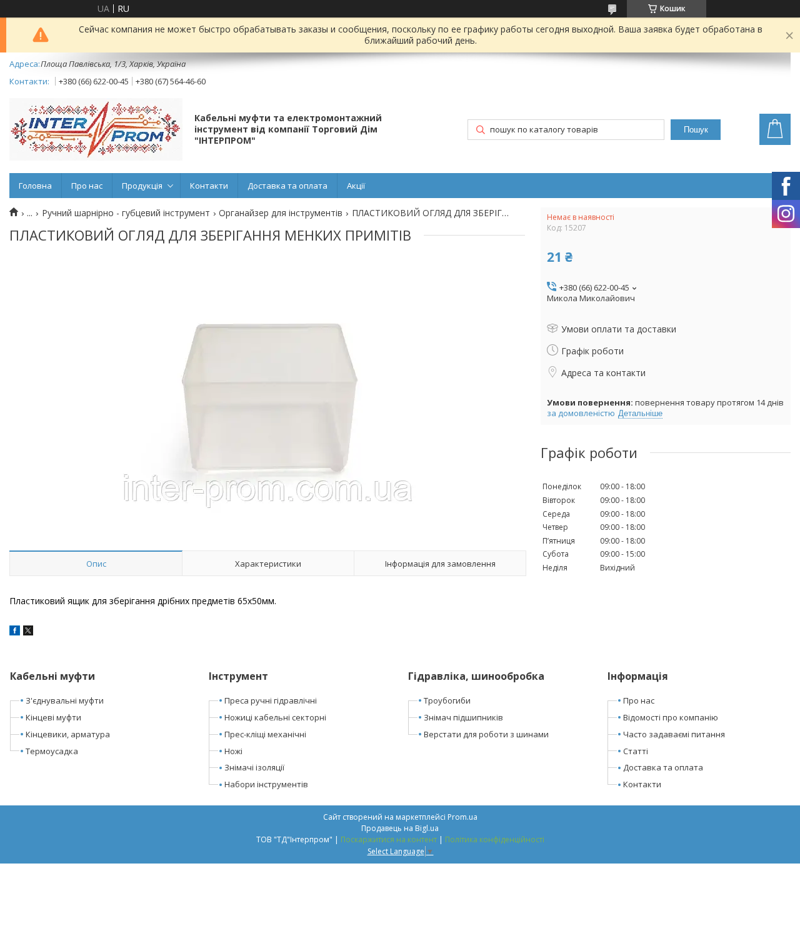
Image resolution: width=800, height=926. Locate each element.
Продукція (142, 185)
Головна (35, 185)
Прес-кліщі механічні (265, 734)
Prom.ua (463, 817)
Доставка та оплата (288, 185)
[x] (28, 632)
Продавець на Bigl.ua (400, 828)
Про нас (86, 185)
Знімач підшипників (463, 717)
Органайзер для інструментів (280, 213)
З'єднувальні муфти (65, 700)
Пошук (696, 129)
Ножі (233, 751)
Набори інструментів (266, 784)
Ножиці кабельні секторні (275, 717)
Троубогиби (447, 700)
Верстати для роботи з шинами (486, 734)
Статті (635, 751)
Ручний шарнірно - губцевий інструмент (126, 213)
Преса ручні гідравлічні (270, 700)
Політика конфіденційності (494, 839)
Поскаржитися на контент (389, 839)
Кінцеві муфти (53, 717)
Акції (356, 185)
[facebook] (14, 632)
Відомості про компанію (670, 717)
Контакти (209, 185)
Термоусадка (52, 751)
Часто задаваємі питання (674, 734)
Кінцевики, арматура (68, 734)
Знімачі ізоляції (254, 767)
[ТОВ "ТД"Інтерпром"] (95, 130)
